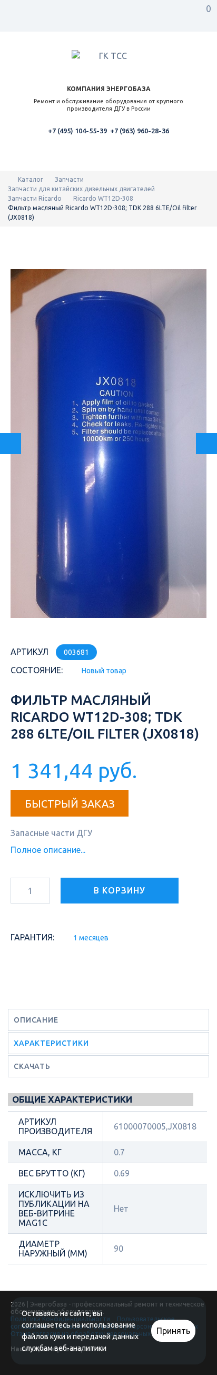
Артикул (29, 651)
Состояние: (37, 670)
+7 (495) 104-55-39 (77, 130)
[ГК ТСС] (108, 57)
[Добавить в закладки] (20, 919)
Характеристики (51, 1043)
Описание (36, 1020)
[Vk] (18, 1366)
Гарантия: (32, 937)
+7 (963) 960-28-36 (139, 130)
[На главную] (10, 179)
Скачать (32, 1066)
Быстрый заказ (70, 804)
